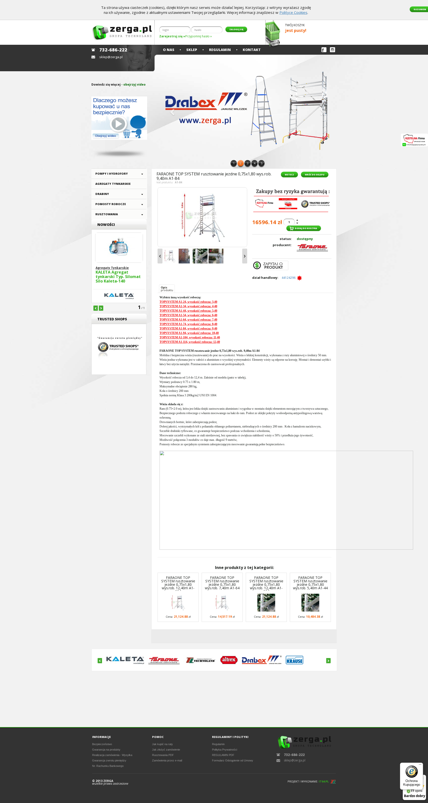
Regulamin (220, 49)
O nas (168, 49)
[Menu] (420, 766)
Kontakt (252, 49)
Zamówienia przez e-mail (167, 760)
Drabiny (102, 194)
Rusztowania (106, 214)
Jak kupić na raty (162, 744)
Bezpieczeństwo (102, 744)
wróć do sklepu (314, 174)
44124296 (289, 278)
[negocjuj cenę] (270, 265)
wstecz (289, 174)
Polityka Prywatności (224, 749)
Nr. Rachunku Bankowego (108, 765)
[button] (171, 111)
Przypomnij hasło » (198, 36)
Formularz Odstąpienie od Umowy (232, 760)
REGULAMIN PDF (223, 755)
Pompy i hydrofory (111, 173)
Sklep (191, 49)
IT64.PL (324, 781)
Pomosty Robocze (110, 204)
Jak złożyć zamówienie (166, 749)
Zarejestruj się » (172, 36)
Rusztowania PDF (163, 755)
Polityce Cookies (293, 12)
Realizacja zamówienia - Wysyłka (112, 755)
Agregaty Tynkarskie (113, 184)
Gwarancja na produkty (106, 749)
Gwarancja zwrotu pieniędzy (109, 760)
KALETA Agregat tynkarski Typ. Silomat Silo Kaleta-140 (118, 277)
